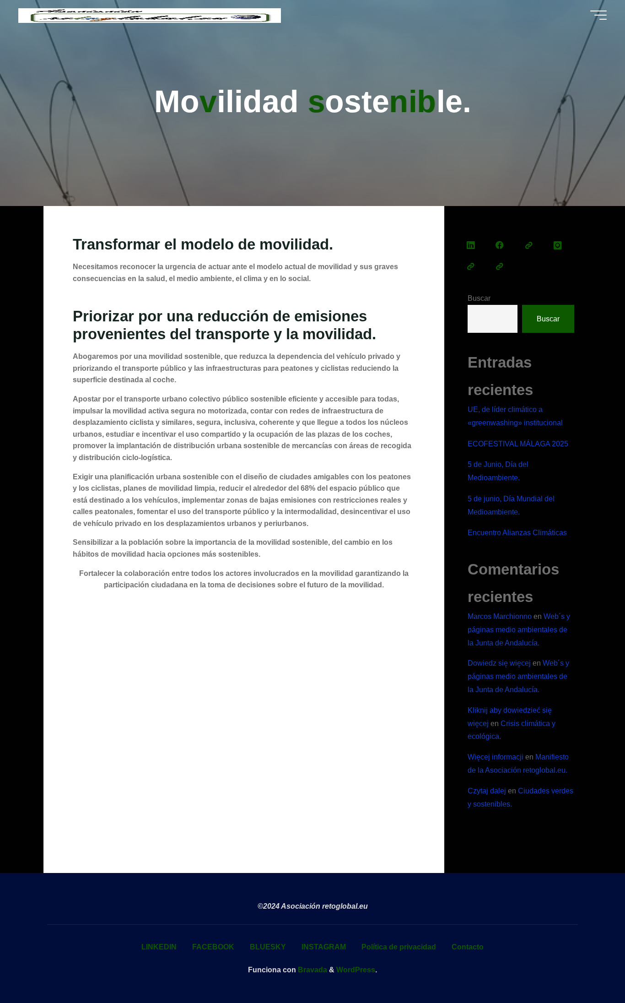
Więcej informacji (495, 757)
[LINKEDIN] (470, 245)
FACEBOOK (213, 947)
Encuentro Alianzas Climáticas (517, 533)
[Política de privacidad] (470, 266)
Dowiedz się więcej (499, 663)
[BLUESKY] (528, 245)
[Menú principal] (598, 15)
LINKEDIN (159, 947)
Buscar (479, 298)
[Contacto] (500, 266)
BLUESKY (268, 947)
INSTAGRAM (324, 947)
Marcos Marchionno (500, 616)
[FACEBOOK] (500, 245)
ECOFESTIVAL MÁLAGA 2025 (518, 444)
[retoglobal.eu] (149, 15)
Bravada (311, 970)
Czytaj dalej (487, 791)
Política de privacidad (398, 947)
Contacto (468, 947)
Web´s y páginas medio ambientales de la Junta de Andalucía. (519, 630)
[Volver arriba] (589, 967)
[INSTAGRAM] (557, 245)
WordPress (355, 970)
